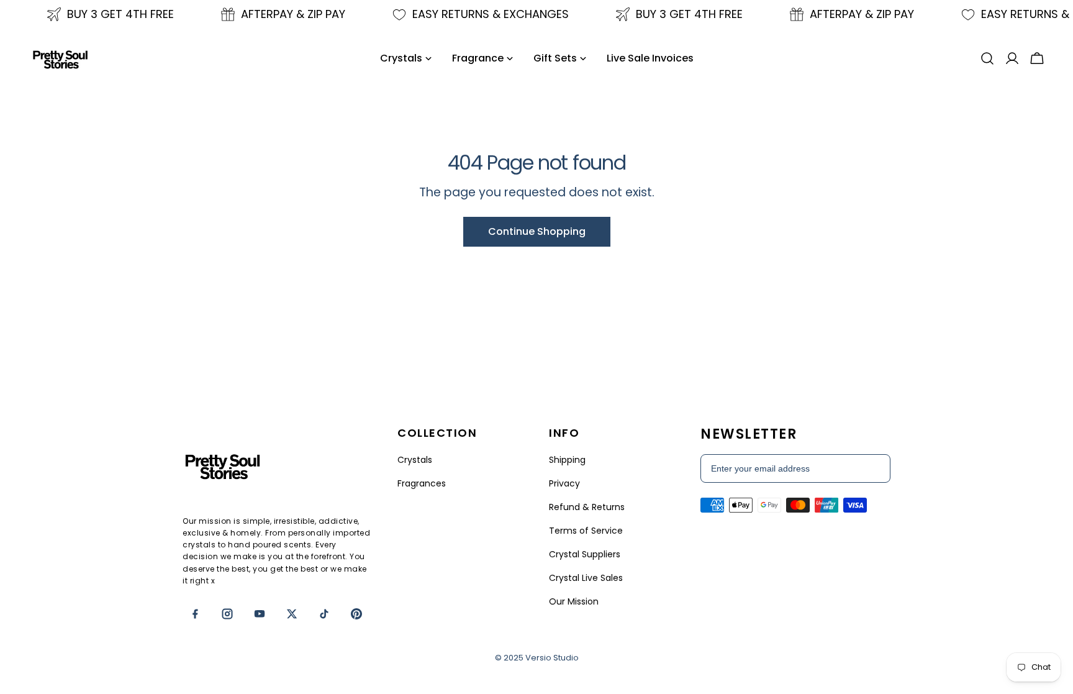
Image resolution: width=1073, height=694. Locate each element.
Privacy (564, 483)
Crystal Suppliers (584, 554)
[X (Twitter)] (291, 613)
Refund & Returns (587, 507)
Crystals (414, 460)
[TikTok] (324, 613)
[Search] (987, 58)
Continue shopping (537, 231)
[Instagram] (227, 613)
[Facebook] (195, 613)
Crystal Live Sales (586, 578)
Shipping (567, 460)
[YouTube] (259, 613)
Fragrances (421, 483)
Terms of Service (586, 530)
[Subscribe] (874, 468)
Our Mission (574, 601)
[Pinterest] (356, 613)
